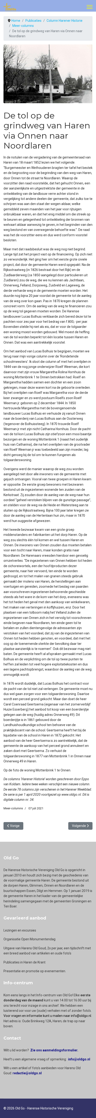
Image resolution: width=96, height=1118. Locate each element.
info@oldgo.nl (79, 1059)
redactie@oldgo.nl (27, 1073)
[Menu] (90, 7)
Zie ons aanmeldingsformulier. (54, 1050)
